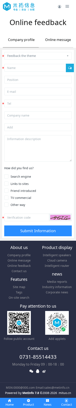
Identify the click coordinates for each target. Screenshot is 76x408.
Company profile (21, 39)
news (57, 274)
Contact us (19, 271)
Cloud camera (57, 260)
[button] (60, 217)
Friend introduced (23, 191)
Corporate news (57, 292)
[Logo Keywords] (19, 6)
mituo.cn (65, 393)
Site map (19, 287)
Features (19, 279)
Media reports (57, 282)
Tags (19, 292)
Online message (58, 39)
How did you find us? (19, 168)
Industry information (57, 287)
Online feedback (19, 266)
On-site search (19, 297)
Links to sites (20, 184)
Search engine (21, 176)
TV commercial (21, 198)
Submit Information (38, 230)
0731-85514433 (38, 356)
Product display (57, 247)
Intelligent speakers (57, 255)
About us (19, 247)
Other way (18, 205)
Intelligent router (57, 266)
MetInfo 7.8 (30, 393)
